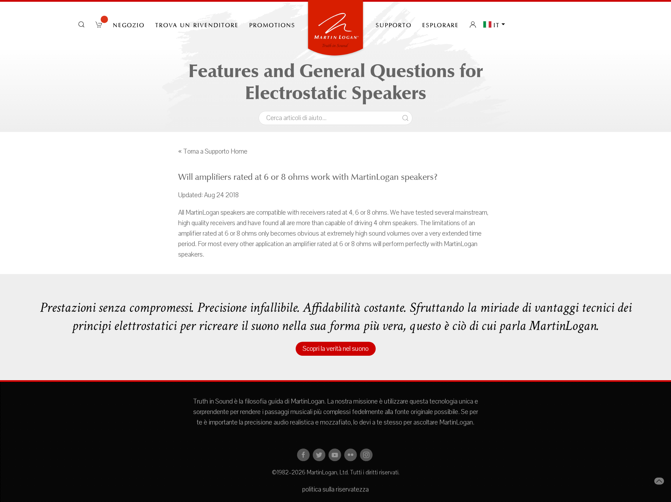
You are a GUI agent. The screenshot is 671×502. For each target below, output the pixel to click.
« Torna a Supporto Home (212, 151)
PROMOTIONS (272, 24)
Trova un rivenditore (197, 24)
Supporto (394, 24)
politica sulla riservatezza (335, 489)
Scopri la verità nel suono (336, 348)
